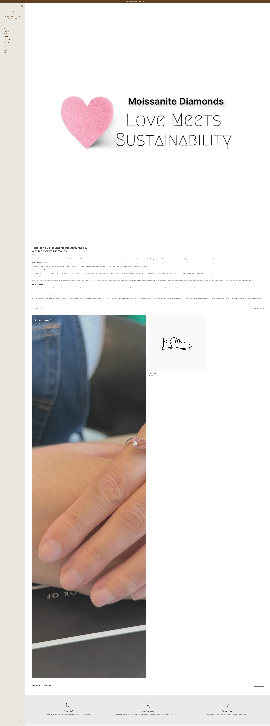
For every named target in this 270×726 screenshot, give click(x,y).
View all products (259, 685)
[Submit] (21, 721)
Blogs (37, 242)
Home (33, 242)
